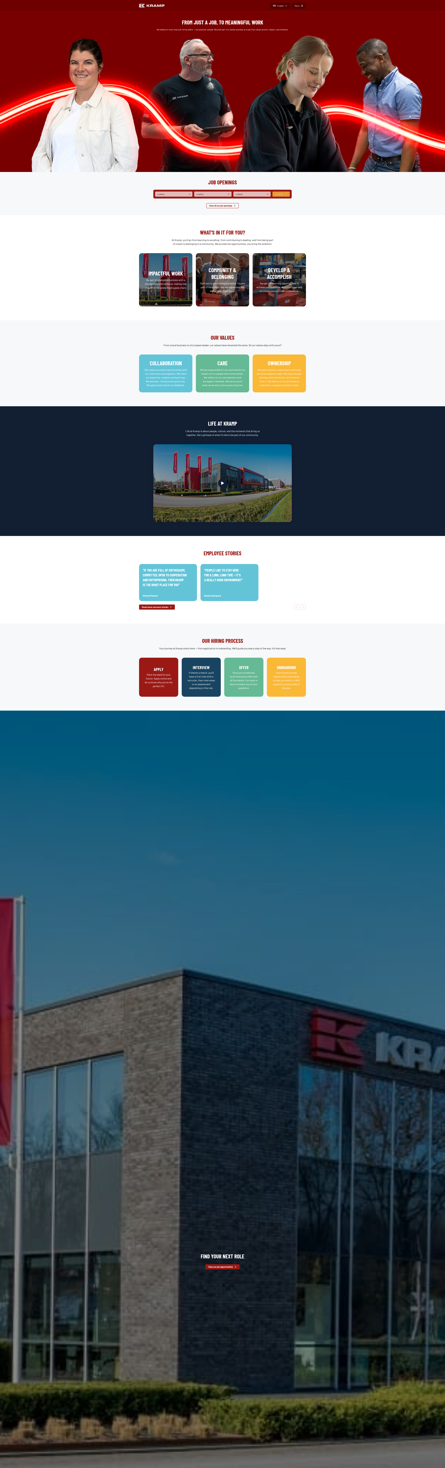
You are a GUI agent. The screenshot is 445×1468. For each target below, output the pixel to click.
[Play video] (222, 483)
